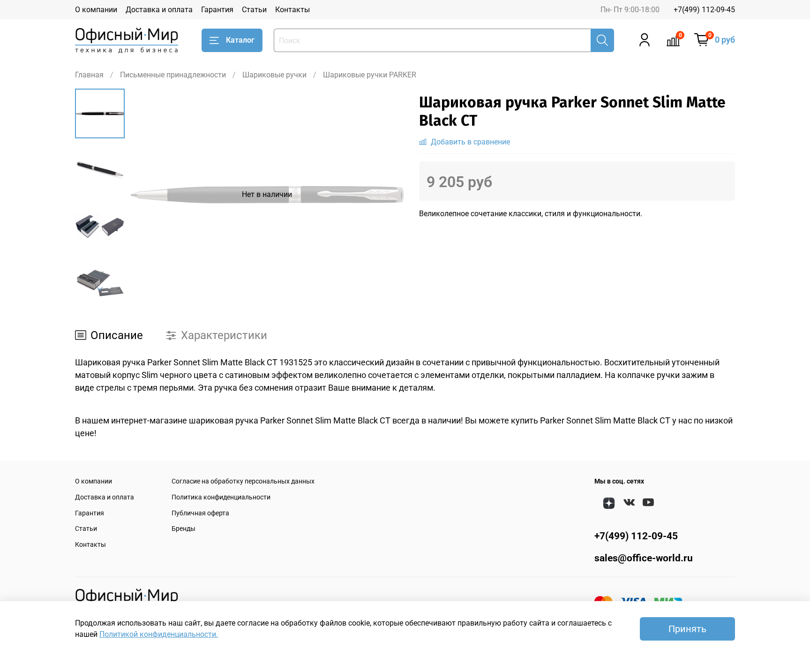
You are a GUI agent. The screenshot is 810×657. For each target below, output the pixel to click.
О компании (96, 9)
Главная (89, 74)
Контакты (292, 9)
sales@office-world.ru (643, 558)
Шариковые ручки (274, 74)
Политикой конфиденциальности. (158, 634)
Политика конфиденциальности (221, 497)
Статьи (254, 9)
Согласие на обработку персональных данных (243, 481)
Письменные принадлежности (173, 74)
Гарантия (217, 9)
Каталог (240, 40)
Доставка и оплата (159, 9)
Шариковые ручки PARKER (369, 74)
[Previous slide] (148, 194)
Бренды (183, 529)
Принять (687, 628)
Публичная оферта (200, 513)
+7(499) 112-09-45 (704, 9)
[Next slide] (100, 289)
